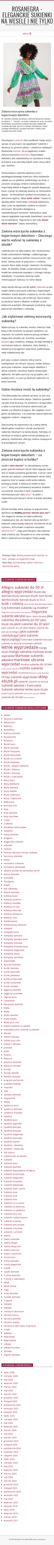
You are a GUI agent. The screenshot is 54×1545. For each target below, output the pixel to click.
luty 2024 (8, 1477)
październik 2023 (12, 1491)
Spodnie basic (11, 1119)
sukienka (24, 154)
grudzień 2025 (11, 1397)
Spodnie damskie (12, 1127)
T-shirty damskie (12, 1275)
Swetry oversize (11, 1250)
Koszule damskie (12, 964)
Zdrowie (8, 1351)
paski (6, 1051)
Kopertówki (9, 960)
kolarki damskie (11, 892)
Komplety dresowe (13, 942)
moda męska (10, 1018)
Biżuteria (8, 740)
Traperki (8, 1300)
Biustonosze (10, 736)
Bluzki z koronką (12, 773)
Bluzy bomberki (11, 783)
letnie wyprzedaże (20, 647)
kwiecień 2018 (11, 1513)
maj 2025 (8, 1423)
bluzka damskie (21, 596)
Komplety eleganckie (14, 950)
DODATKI (8, 830)
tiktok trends (10, 1286)
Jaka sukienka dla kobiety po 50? (27, 618)
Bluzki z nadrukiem (13, 776)
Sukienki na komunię (14, 1206)
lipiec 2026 (9, 1372)
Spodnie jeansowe (13, 1138)
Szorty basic (10, 1257)
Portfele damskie (12, 1076)
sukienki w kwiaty (12, 1221)
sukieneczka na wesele (15, 1156)
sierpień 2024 (10, 1455)
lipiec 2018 (9, 1509)
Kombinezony (10, 921)
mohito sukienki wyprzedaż (29, 126)
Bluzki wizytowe (12, 762)
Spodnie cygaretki (13, 1123)
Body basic (9, 802)
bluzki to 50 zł (37, 599)
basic (4, 487)
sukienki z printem (13, 1231)
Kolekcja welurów (12, 910)
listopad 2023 (10, 1488)
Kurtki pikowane (12, 975)
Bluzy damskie (11, 787)
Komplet (8, 928)
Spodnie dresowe (12, 1130)
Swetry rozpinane (12, 1253)
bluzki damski (20, 599)
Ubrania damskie (12, 1318)
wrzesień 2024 (11, 1451)
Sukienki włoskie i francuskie (32, 129)
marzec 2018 (10, 1516)
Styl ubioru (9, 1152)
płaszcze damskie (12, 1062)
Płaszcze (8, 1058)
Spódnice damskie (13, 1109)
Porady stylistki (11, 1073)
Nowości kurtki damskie (39, 673)
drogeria (8, 838)
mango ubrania (20, 651)
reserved (8, 1087)
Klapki (7, 885)
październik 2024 (12, 1448)
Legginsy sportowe (13, 993)
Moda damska (11, 1015)
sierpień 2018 (10, 1506)
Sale (6, 1091)
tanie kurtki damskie (31, 693)
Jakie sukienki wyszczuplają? (20, 637)
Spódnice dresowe (13, 1112)
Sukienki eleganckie (13, 1177)
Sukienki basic (11, 1163)
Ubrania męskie (12, 1322)
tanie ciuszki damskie (12, 693)
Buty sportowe (11, 816)
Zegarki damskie (12, 1354)
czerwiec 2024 (11, 1462)
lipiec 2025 (9, 1415)
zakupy (7, 1344)
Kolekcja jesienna (12, 899)
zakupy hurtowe (12, 1347)
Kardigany (9, 881)
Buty (6, 809)
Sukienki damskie (12, 1166)
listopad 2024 (10, 1444)
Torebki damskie (12, 1297)
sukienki (18, 140)
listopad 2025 (10, 1401)
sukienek (41, 287)
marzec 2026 (10, 1386)
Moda (6, 1007)
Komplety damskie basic (16, 939)
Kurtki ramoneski (12, 982)
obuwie (5, 341)
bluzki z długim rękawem (16, 765)
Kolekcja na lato (12, 906)
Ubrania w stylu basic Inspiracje (20, 1325)
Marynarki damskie (13, 1004)
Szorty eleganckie (12, 1264)
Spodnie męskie (12, 1141)
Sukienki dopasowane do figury (19, 1170)
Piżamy (7, 1054)
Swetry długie (10, 1242)
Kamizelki (8, 877)
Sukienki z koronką (13, 1228)
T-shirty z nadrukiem (14, 1278)
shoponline (9, 1098)
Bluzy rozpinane (12, 794)
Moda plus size (11, 1022)
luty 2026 (8, 1390)
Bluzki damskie (11, 747)
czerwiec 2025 (11, 1419)
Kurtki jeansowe (12, 971)
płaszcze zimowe (12, 1065)
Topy (6, 1289)
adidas (7, 715)
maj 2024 (8, 1466)
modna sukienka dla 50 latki (36, 664)
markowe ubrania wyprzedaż (23, 661)
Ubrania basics (11, 1315)
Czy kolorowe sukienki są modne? (25, 608)
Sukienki (8, 1159)
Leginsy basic (10, 997)
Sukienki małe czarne (14, 1188)
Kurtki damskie (11, 968)
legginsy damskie (12, 989)
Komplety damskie (13, 935)
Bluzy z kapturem (12, 798)
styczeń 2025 (10, 1437)
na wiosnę (23, 672)
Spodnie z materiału (14, 1148)
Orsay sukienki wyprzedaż (20, 677)
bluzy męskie (10, 791)
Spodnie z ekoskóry (13, 1145)
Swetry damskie (12, 1239)
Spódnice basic (11, 1105)
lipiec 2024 (9, 1459)
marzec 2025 (10, 1430)
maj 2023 (8, 1498)
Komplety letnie (12, 953)
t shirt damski (15, 465)
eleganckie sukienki (13, 841)
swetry (7, 1235)
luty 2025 (8, 1433)
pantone (8, 1047)
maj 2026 (8, 1379)
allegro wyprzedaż (17, 591)
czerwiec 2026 (11, 1376)
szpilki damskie (11, 1271)
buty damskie (10, 812)
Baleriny (8, 726)
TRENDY (8, 1304)
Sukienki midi (10, 1195)
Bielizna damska (12, 733)
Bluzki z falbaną (12, 769)
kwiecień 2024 (11, 1470)
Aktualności (9, 722)
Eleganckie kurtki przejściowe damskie (16, 612)
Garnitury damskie (13, 856)
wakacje (8, 1333)
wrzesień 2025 (11, 1408)
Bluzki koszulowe (12, 755)
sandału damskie (12, 1094)
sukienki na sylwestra (14, 1210)
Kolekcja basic (11, 895)
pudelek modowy (12, 1083)
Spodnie (8, 1116)
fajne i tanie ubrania (36, 616)
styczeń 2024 (10, 1480)
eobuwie (8, 845)
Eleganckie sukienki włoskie (24, 124)
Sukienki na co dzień (14, 1203)
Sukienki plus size (13, 1213)
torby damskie (11, 1293)
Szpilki (7, 1268)
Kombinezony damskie (15, 924)
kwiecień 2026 (11, 1383)
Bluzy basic (9, 780)
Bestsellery (9, 729)
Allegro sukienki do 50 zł (32, 121)
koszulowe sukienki (32, 643)
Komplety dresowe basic (16, 946)
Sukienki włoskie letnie (12, 131)
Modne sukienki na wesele (15, 119)
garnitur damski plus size (35, 512)
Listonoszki (9, 1000)
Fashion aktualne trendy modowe (20, 852)
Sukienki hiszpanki (13, 1181)
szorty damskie (11, 1260)
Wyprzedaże (10, 1340)
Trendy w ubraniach (14, 1311)
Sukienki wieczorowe (14, 1224)
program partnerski (13, 1080)
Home (7, 859)
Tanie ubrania (29, 697)
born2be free (10, 805)
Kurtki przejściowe (13, 979)
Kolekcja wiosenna (13, 914)
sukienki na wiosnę (38, 681)
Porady (7, 1069)
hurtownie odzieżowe (14, 867)
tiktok (6, 1282)
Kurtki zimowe (11, 986)
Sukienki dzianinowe (14, 1174)
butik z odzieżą (12, 603)
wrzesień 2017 (11, 1520)
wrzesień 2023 (11, 1495)
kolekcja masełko (12, 903)
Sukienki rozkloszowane (15, 1217)
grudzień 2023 (11, 1484)
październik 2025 (12, 1404)
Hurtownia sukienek (14, 863)
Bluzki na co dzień (13, 758)
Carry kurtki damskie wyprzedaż (38, 604)
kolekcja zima (10, 917)
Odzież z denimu (12, 1044)
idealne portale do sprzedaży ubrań (22, 870)
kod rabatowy (10, 888)
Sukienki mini (10, 1199)
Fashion (8, 848)
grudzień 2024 (11, 1441)
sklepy (7, 1101)
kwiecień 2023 (11, 1502)
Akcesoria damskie (13, 718)
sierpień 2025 (10, 1412)
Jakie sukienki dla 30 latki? (32, 624)
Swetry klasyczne (12, 1246)
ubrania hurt (8, 530)
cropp (7, 820)
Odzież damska (11, 1036)
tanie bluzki (40, 689)
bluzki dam (37, 596)
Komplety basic (11, 932)
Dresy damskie (11, 834)
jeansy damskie (11, 874)
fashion (17, 151)
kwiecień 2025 (11, 1426)
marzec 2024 (10, 1473)
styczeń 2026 (10, 1394)
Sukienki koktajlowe (13, 1185)
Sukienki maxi (11, 1192)
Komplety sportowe (13, 957)
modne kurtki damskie (10, 669)
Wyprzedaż (9, 1336)
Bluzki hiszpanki (12, 751)
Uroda (7, 1329)
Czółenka (8, 823)
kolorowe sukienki (31, 639)
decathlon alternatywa (15, 827)
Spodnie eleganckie (13, 1134)
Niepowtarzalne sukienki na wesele (21, 1029)
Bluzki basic (10, 744)
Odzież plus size (12, 1040)
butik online (33, 198)
